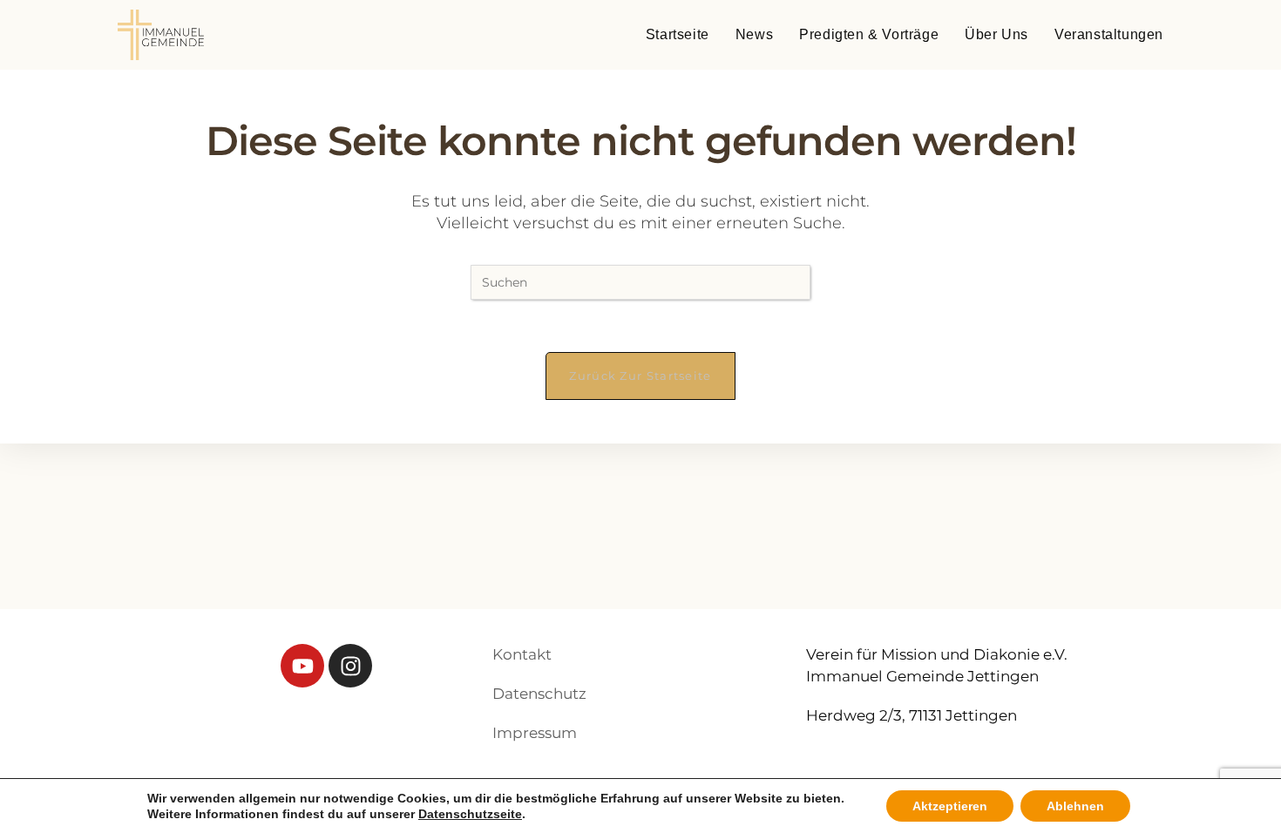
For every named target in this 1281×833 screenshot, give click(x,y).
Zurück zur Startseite (640, 376)
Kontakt (522, 654)
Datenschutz (539, 693)
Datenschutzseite (470, 814)
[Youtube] (302, 665)
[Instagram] (350, 665)
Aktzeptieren (949, 806)
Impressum (534, 733)
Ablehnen (1075, 806)
